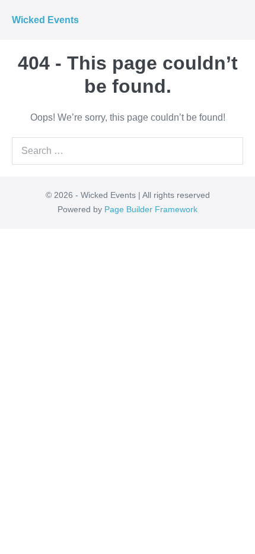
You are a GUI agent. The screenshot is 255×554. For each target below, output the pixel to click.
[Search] (227, 151)
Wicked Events (45, 20)
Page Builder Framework (150, 209)
